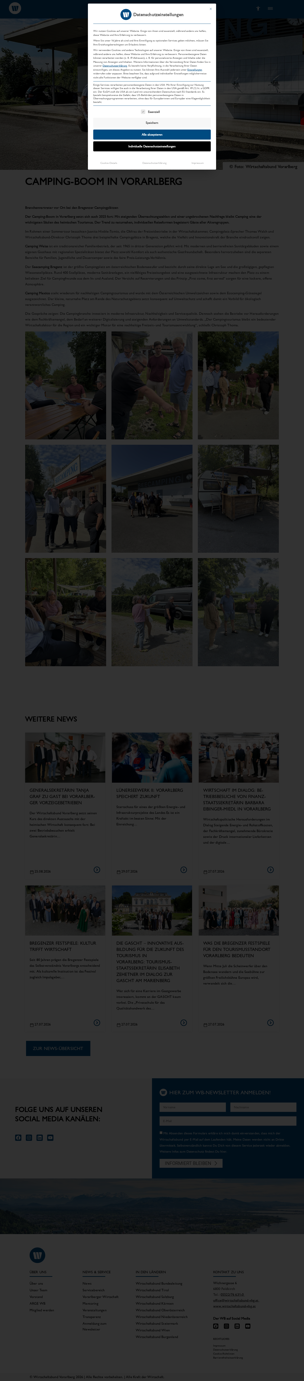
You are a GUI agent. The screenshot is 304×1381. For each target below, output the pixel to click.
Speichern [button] (152, 123)
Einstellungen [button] (194, 69)
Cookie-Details (108, 163)
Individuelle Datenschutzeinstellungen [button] (152, 146)
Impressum (198, 163)
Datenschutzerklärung (115, 65)
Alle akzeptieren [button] (152, 134)
